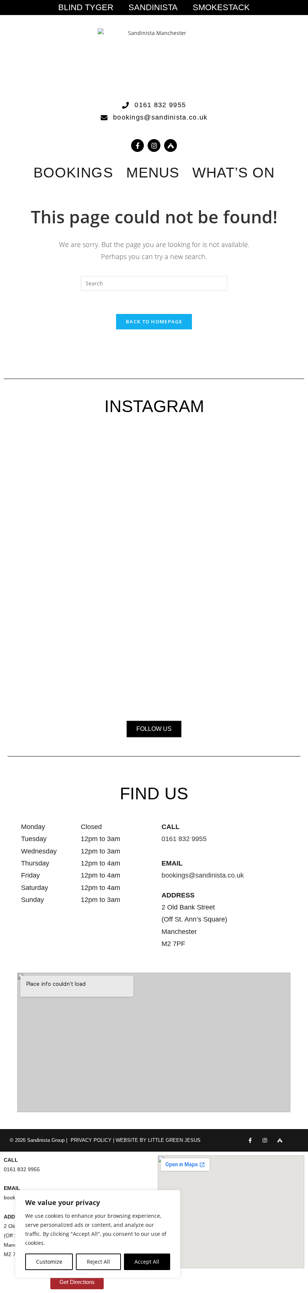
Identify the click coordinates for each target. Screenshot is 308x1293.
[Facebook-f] (137, 145)
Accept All (146, 1261)
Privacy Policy (91, 1140)
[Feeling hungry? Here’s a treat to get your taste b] (213, 567)
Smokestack (221, 7)
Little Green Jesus (174, 1140)
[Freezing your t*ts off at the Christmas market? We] (35, 506)
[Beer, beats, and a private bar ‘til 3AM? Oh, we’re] (94, 563)
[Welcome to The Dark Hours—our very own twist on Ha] (154, 515)
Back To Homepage (154, 321)
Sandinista (153, 7)
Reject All (98, 1261)
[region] (97, 1234)
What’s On (233, 172)
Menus (153, 172)
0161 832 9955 (184, 839)
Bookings (73, 172)
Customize (49, 1261)
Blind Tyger (85, 7)
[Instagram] (154, 145)
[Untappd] (279, 1140)
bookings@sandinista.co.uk (203, 875)
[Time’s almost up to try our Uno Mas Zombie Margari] (272, 539)
